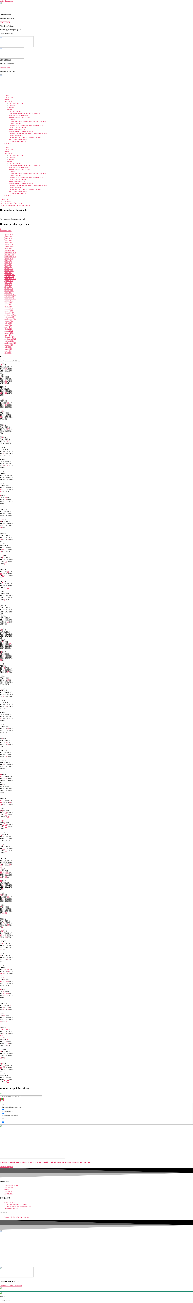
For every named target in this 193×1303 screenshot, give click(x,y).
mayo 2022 (8, 327)
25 (6, 393)
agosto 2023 (8, 301)
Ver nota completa (6, 1167)
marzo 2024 (8, 289)
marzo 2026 (8, 245)
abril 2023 (8, 307)
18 (6, 499)
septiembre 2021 (10, 343)
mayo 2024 (8, 287)
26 (8, 465)
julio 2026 (8, 237)
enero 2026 (8, 249)
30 (6, 383)
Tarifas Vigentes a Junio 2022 (19, 117)
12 (2, 403)
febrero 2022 (9, 333)
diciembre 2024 (9, 275)
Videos (11, 107)
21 (6, 405)
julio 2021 (8, 347)
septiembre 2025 (10, 257)
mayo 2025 (8, 265)
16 (3, 656)
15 (8, 403)
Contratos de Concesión (17, 141)
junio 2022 (8, 325)
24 (4, 393)
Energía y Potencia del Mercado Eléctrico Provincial (27, 121)
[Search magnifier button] (2, 1099)
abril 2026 (8, 243)
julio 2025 (8, 261)
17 (1, 574)
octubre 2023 (9, 297)
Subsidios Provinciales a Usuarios (21, 131)
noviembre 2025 (10, 253)
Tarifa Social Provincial (17, 129)
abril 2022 (8, 329)
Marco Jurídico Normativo (18, 115)
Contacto (7, 143)
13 (6, 969)
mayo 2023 (8, 305)
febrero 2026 (9, 247)
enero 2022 (8, 335)
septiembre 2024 (10, 279)
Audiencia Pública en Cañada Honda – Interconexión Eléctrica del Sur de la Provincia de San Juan (45, 1162)
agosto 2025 (8, 259)
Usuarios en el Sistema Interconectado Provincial (26, 125)
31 (8, 817)
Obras (6, 99)
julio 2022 (8, 323)
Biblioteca (8, 101)
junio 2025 (8, 263)
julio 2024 (8, 283)
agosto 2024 (8, 281)
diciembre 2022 (9, 313)
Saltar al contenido (6, 1)
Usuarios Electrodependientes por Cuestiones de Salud (28, 133)
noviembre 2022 (10, 315)
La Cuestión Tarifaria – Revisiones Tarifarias (24, 113)
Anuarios (12, 105)
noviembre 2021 (6, 231)
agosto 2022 (8, 321)
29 (4, 419)
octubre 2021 (9, 341)
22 (1, 393)
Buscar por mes (5, 219)
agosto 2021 (8, 345)
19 (4, 477)
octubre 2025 (9, 255)
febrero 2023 (9, 311)
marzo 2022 (8, 331)
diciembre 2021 (9, 337)
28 (1, 527)
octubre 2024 (9, 277)
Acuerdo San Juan (15, 111)
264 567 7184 (5, 22)
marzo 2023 (8, 309)
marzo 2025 (8, 269)
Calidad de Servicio (16, 135)
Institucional (8, 97)
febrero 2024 (9, 291)
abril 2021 (8, 353)
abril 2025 (8, 267)
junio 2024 (8, 285)
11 (3, 427)
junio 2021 (8, 349)
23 (6, 381)
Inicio (6, 95)
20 (6, 369)
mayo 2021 (8, 351)
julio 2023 (8, 303)
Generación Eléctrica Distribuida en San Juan (25, 137)
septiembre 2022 (10, 319)
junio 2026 (8, 239)
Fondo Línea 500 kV (16, 123)
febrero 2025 (9, 271)
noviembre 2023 (10, 295)
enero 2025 (8, 273)
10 (4, 377)
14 (8, 572)
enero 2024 (8, 293)
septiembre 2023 (10, 299)
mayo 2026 (8, 241)
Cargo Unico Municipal (17, 127)
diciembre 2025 (9, 251)
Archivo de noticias (16, 103)
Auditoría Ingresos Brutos (18, 139)
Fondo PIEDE (14, 119)
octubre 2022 (9, 317)
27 (3, 455)
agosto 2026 (8, 234)
